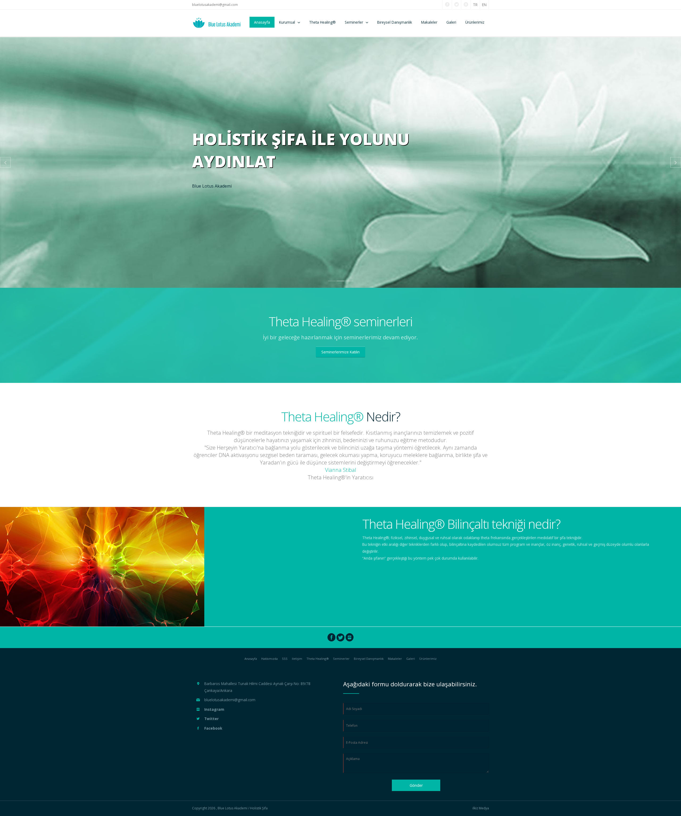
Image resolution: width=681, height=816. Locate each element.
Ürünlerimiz (474, 22)
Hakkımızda (269, 659)
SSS (285, 659)
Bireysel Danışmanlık (394, 22)
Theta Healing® (322, 22)
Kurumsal (287, 22)
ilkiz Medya (480, 808)
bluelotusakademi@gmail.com (215, 4)
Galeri (451, 22)
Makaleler (429, 22)
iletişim (297, 659)
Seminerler (354, 22)
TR (475, 4)
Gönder (416, 785)
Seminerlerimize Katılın (340, 351)
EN (484, 4)
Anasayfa (262, 22)
